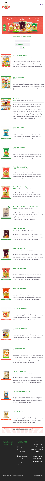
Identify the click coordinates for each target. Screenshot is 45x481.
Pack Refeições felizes (18, 77)
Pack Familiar (16, 99)
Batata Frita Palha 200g (19, 268)
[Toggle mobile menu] (42, 4)
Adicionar (5, 60)
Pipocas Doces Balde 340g (20, 328)
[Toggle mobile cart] (40, 4)
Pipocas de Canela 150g (19, 371)
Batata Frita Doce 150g (19, 248)
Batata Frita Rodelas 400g (20, 187)
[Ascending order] (28, 41)
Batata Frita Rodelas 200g (20, 167)
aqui (22, 458)
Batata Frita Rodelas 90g (19, 147)
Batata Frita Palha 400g (19, 288)
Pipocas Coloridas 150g (19, 348)
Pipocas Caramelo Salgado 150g (21, 391)
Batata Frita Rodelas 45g (19, 127)
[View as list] (23, 47)
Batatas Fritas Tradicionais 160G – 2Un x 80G (25, 207)
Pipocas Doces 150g (18, 411)
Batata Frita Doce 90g (19, 228)
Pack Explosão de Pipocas (20, 55)
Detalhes (4, 61)
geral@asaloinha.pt (22, 464)
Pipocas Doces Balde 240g (20, 308)
